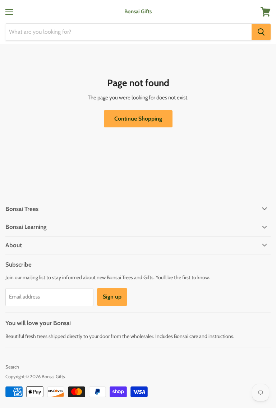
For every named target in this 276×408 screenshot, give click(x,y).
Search (12, 367)
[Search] (261, 32)
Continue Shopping (138, 118)
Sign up (112, 296)
